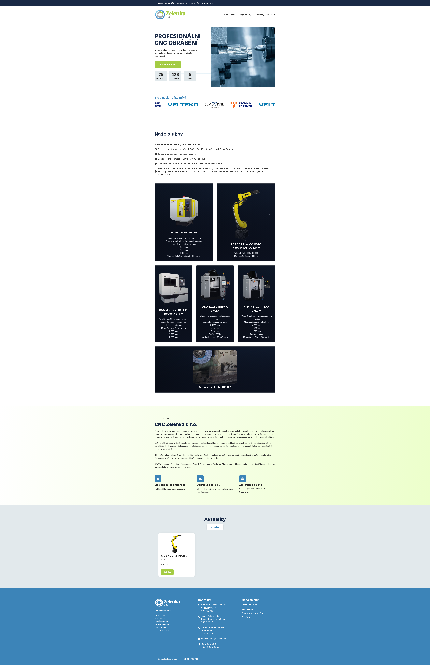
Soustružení (247, 609)
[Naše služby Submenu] (252, 14)
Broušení (246, 617)
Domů (225, 15)
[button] (223, 215)
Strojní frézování (250, 605)
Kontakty (271, 15)
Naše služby (245, 15)
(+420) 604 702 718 (189, 659)
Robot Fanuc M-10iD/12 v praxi (174, 557)
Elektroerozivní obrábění (253, 613)
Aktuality (260, 15)
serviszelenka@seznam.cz (166, 659)
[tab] (215, 527)
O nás (234, 15)
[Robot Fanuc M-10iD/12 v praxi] (176, 544)
